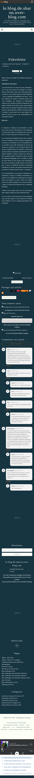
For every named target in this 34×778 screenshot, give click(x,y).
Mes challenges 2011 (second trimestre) (14, 675)
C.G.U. (13, 727)
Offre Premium (4, 729)
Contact (27, 725)
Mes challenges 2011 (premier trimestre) (14, 673)
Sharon (15, 582)
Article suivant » (27, 278)
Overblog (27, 718)
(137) (13, 696)
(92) (10, 700)
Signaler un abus (6, 727)
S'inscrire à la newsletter (9, 297)
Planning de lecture (8, 684)
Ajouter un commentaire (16, 343)
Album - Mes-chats (8, 657)
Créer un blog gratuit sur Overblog (10, 725)
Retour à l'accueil (17, 282)
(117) (10, 698)
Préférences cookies (28, 729)
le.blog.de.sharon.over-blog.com (17, 12)
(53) (11, 703)
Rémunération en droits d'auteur (23, 727)
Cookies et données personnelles (15, 729)
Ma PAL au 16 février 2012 (10, 669)
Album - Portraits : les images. (11, 660)
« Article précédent (8, 278)
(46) (11, 705)
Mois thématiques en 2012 (10, 682)
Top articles (21, 725)
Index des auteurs (7, 666)
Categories (25, 64)
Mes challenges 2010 (8, 671)
